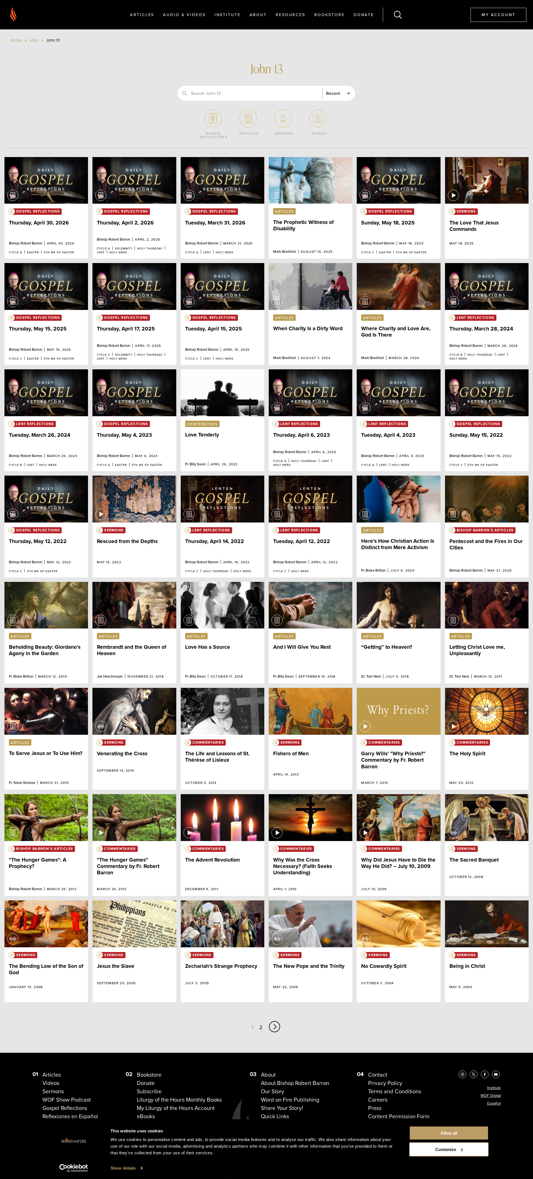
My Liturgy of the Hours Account (176, 1108)
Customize (445, 1149)
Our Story (272, 1091)
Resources (290, 14)
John (33, 40)
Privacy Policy (385, 1083)
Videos (50, 1083)
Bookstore (329, 14)
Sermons (53, 1091)
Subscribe (149, 1091)
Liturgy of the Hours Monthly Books (179, 1099)
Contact (377, 1075)
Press (374, 1108)
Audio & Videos (184, 14)
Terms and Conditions (394, 1091)
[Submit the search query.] (184, 93)
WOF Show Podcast (66, 1099)
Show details (123, 1168)
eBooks (146, 1116)
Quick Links (275, 1116)
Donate (364, 14)
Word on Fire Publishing (290, 1099)
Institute (228, 14)
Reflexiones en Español (70, 1116)
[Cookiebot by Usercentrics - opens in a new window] (73, 1168)
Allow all (449, 1133)
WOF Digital (491, 1096)
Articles (142, 14)
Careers (378, 1099)
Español (494, 1103)
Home (16, 40)
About (258, 14)
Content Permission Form (398, 1116)
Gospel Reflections (64, 1108)
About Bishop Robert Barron (295, 1083)
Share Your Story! (282, 1108)
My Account (499, 14)
